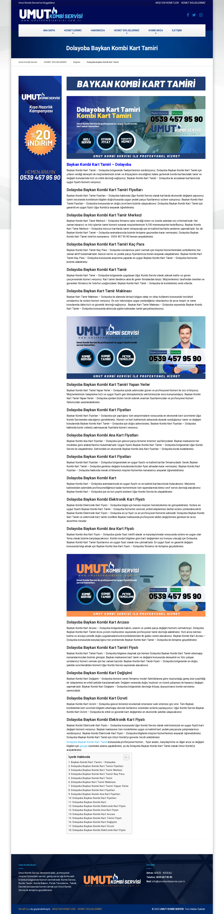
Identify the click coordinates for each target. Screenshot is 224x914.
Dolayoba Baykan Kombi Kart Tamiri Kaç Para (97, 774)
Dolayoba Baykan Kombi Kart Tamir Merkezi (96, 770)
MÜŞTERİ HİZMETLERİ (167, 2)
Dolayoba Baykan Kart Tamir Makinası (93, 782)
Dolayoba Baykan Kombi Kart (89, 802)
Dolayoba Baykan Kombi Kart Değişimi (94, 822)
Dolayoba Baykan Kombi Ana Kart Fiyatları (95, 794)
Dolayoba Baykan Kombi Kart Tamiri (87, 742)
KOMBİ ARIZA (156, 30)
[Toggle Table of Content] (125, 757)
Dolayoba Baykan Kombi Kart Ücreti (93, 826)
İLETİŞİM (177, 30)
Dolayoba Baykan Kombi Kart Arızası (93, 814)
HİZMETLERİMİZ (73, 30)
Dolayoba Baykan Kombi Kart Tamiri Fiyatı (97, 818)
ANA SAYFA (49, 30)
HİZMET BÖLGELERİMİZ (193, 2)
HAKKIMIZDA (98, 30)
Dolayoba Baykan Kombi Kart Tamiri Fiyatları (97, 766)
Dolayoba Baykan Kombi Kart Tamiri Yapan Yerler (100, 786)
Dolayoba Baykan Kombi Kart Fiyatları (93, 790)
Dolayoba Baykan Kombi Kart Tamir (91, 778)
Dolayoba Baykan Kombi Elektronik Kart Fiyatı (99, 806)
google (84, 746)
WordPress (24, 909)
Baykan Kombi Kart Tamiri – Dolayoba (93, 762)
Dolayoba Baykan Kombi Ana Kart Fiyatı (95, 810)
